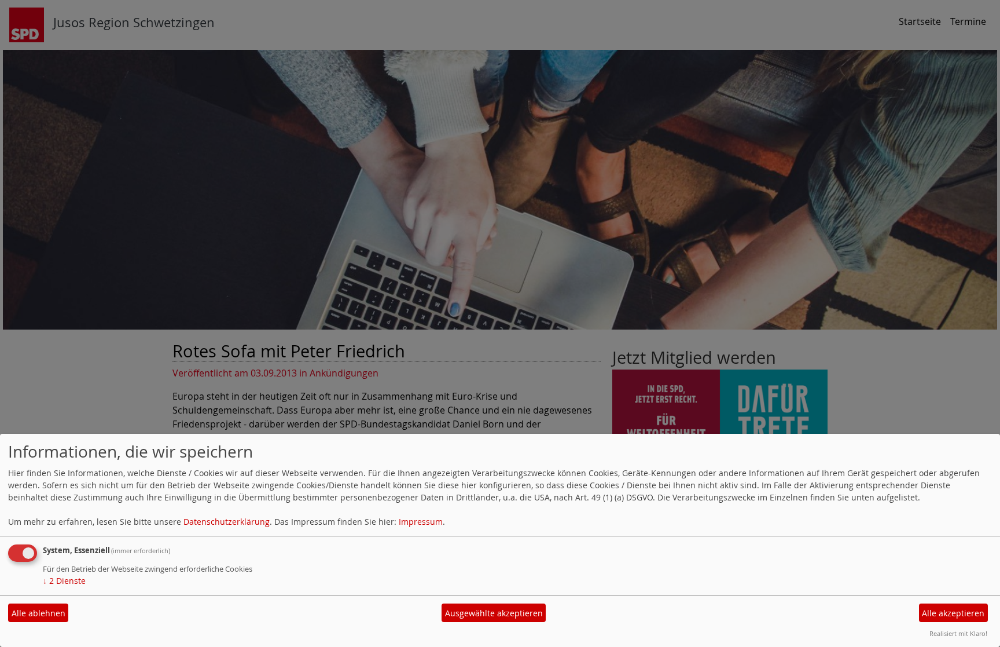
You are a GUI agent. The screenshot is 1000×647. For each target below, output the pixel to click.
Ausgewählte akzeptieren (494, 613)
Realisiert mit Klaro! (958, 633)
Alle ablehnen (38, 613)
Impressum (421, 521)
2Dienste (64, 580)
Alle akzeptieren (953, 613)
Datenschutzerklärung (226, 521)
